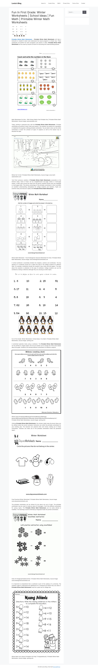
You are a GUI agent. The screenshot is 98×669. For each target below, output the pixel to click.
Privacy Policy (66, 3)
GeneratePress (56, 666)
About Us (43, 3)
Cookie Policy (51, 3)
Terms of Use (75, 3)
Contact (83, 3)
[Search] (84, 12)
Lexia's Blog (16, 3)
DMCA (58, 3)
